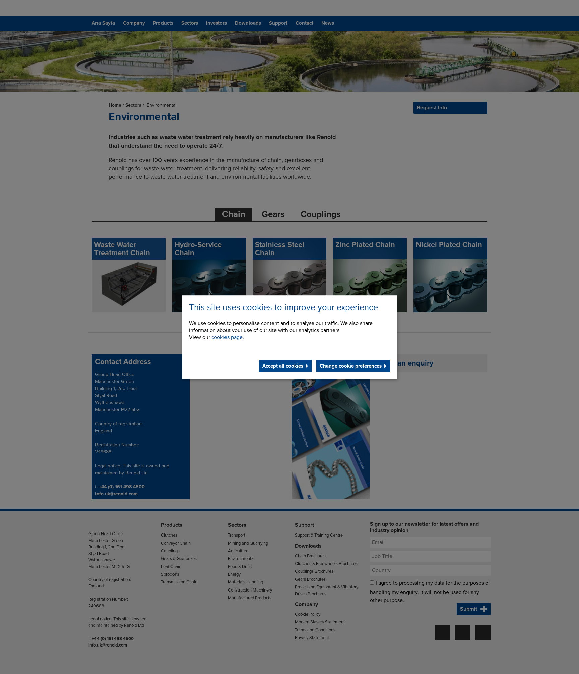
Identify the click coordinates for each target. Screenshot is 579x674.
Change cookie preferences (351, 366)
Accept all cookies (282, 366)
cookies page (227, 337)
